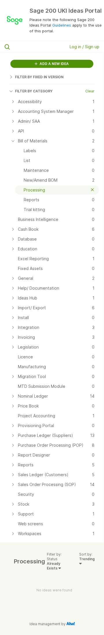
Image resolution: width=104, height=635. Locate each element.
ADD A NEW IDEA (54, 64)
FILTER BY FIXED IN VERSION (39, 77)
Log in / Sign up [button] (84, 46)
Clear (89, 91)
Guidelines (61, 25)
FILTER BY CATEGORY (34, 91)
